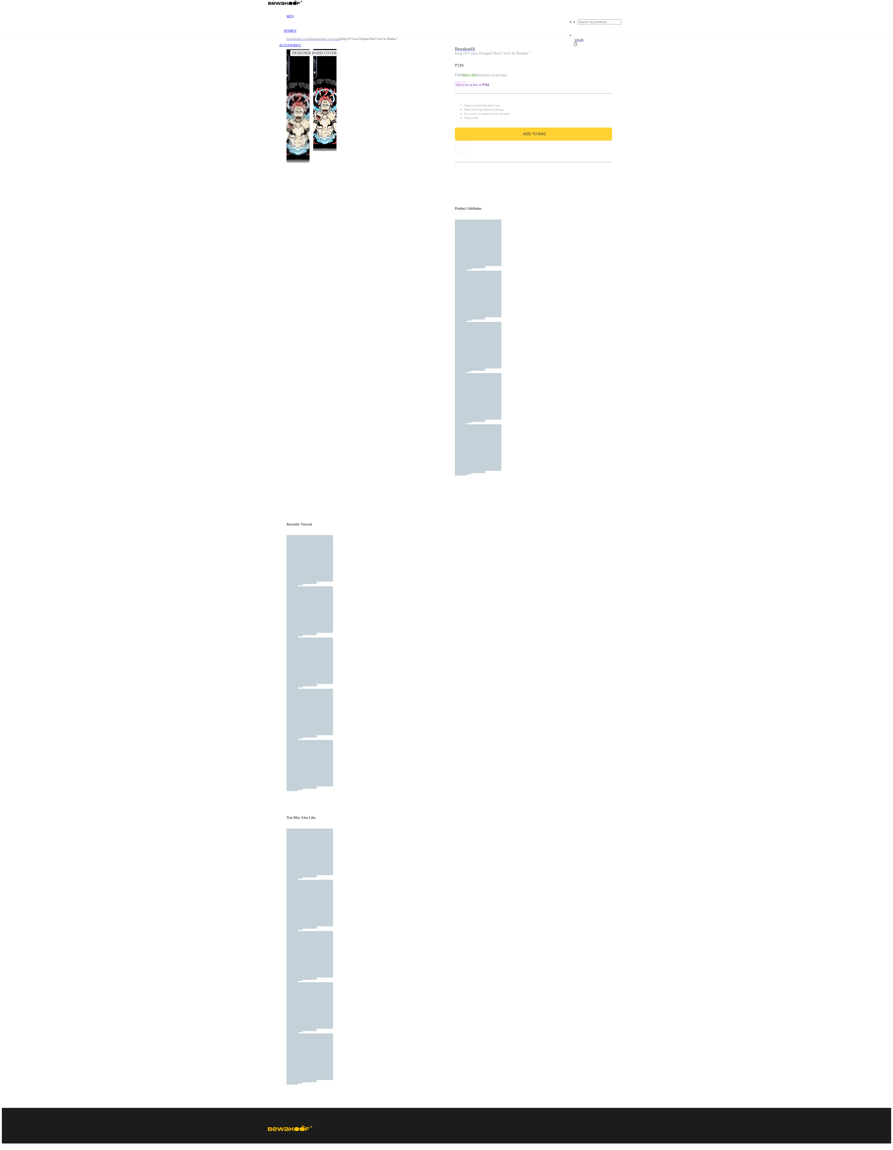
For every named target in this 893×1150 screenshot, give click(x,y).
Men (290, 16)
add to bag (534, 134)
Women (290, 31)
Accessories (290, 45)
